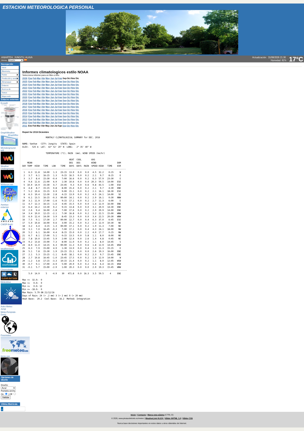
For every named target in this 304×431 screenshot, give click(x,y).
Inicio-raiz (5, 356)
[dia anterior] (8, 408)
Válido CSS (187, 418)
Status (4, 93)
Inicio (4, 67)
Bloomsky (6, 71)
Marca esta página (156, 415)
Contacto (141, 415)
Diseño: (4, 385)
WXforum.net (7, 184)
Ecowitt (4, 103)
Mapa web (6, 96)
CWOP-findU (7, 224)
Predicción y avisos (10, 78)
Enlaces (5, 85)
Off (11, 394)
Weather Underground (7, 167)
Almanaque (6, 82)
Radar (4, 75)
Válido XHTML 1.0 (173, 418)
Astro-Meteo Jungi (6, 307)
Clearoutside (7, 269)
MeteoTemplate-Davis (8, 313)
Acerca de (6, 89)
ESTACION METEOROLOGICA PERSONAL (48, 7)
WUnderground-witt (8, 149)
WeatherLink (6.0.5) (154, 418)
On (2, 394)
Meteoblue (6, 282)
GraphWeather (8, 132)
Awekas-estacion (5, 206)
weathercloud (7, 248)
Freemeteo (6, 335)
